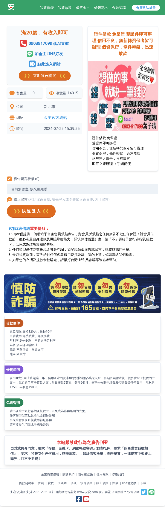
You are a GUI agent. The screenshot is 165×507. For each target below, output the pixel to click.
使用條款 (102, 474)
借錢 (41, 483)
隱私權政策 (85, 474)
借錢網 (62, 483)
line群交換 (129, 483)
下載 (143, 483)
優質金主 (83, 7)
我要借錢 (47, 7)
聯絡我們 (118, 474)
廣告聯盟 (105, 492)
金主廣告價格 (50, 474)
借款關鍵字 (119, 492)
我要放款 (65, 7)
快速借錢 (86, 483)
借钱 (73, 483)
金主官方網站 (55, 117)
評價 (115, 483)
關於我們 (69, 474)
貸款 (51, 483)
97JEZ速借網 (19, 228)
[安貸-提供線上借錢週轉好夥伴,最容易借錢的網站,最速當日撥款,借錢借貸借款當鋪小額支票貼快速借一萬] (11, 6)
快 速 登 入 (31, 210)
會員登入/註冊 (146, 8)
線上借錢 (102, 483)
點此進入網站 (49, 64)
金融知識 (119, 7)
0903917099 (49, 43)
